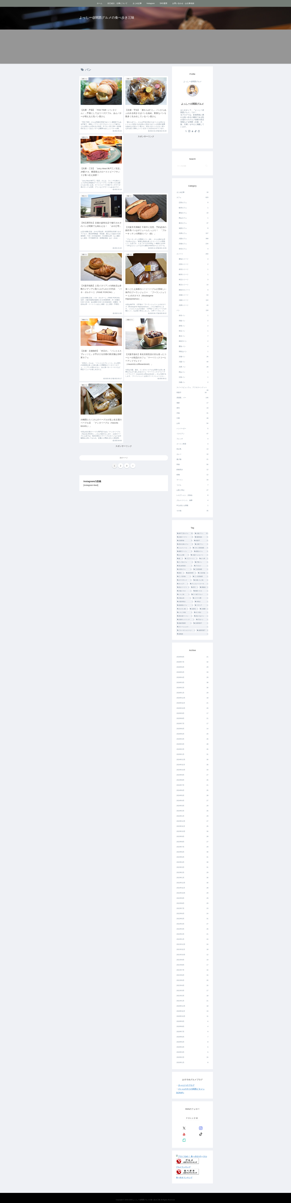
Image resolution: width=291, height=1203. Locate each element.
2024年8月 (192, 780)
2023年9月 (192, 836)
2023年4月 (192, 862)
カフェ (192, 197)
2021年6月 (192, 975)
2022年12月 (192, 883)
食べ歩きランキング (184, 1177)
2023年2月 (192, 872)
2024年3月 (192, 806)
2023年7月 (192, 847)
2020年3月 (192, 1052)
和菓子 (192, 392)
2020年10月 (192, 1016)
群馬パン (193, 326)
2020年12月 (192, 1006)
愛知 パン (193, 346)
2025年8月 (192, 718)
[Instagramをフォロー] (189, 131)
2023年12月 (192, 821)
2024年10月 (192, 770)
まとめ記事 (192, 192)
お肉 (192, 423)
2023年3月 (192, 867)
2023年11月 (192, 826)
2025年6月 (192, 729)
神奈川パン (193, 341)
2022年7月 (192, 908)
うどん (192, 485)
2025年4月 (192, 739)
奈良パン (193, 315)
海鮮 (192, 403)
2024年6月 (192, 790)
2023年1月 (192, 877)
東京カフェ (193, 223)
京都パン (193, 356)
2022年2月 (192, 934)
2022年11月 (192, 888)
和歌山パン (193, 351)
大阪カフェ (193, 238)
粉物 (192, 475)
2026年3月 (192, 682)
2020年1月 (192, 1062)
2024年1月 (192, 816)
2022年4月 (192, 924)
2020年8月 (192, 1026)
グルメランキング (183, 1167)
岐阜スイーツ (193, 274)
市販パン (193, 321)
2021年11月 (192, 949)
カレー (192, 454)
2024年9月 (192, 775)
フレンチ (192, 439)
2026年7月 (192, 662)
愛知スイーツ (193, 259)
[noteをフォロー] (198, 131)
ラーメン (192, 480)
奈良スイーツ (193, 269)
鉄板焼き (192, 469)
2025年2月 (192, 749)
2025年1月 (192, 754)
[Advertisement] (145, 46)
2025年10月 (192, 708)
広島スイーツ (193, 264)
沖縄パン (193, 382)
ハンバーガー (192, 428)
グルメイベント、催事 (192, 500)
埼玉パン (193, 331)
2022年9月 (192, 898)
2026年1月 (192, 693)
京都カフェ (193, 244)
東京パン (193, 336)
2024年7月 (192, 785)
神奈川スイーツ (193, 290)
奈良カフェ (193, 249)
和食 (192, 464)
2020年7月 (192, 1031)
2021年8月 (192, 965)
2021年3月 (192, 990)
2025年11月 (192, 703)
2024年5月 (192, 795)
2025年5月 (192, 734)
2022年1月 (192, 939)
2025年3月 (192, 744)
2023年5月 (192, 857)
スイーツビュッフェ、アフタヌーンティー (192, 388)
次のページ (124, 458)
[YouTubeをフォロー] (192, 131)
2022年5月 (192, 918)
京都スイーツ (193, 295)
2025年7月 (192, 723)
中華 (192, 418)
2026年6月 (192, 667)
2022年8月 (192, 903)
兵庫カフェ (193, 233)
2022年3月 (192, 929)
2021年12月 (192, 944)
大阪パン (193, 362)
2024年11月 (192, 765)
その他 (192, 511)
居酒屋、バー (192, 398)
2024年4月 (192, 800)
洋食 (192, 413)
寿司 (192, 408)
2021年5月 (192, 980)
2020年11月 (192, 1011)
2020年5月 (192, 1042)
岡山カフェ (193, 218)
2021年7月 (192, 970)
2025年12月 (192, 698)
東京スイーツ (193, 285)
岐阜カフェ (193, 208)
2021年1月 (192, 1001)
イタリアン (192, 434)
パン (192, 310)
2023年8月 (192, 842)
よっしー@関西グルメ (192, 103)
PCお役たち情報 (192, 505)
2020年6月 (192, 1037)
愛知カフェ (193, 213)
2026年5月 (192, 672)
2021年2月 (192, 996)
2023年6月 (192, 852)
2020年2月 (192, 1057)
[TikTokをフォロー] (195, 131)
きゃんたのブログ (186, 1085)
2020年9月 (192, 1021)
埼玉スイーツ (193, 279)
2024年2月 (192, 811)
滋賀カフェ (193, 228)
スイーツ (192, 254)
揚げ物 (192, 459)
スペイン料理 (192, 444)
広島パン (193, 377)
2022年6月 (192, 913)
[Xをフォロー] (186, 131)
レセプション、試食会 (192, 495)
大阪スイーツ (193, 300)
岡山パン (193, 372)
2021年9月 (192, 960)
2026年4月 (192, 677)
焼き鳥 (192, 449)
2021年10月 (192, 955)
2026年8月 (192, 657)
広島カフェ (193, 202)
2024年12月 (192, 759)
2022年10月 (192, 893)
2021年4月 (192, 985)
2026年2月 (192, 687)
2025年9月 (192, 713)
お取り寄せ (192, 490)
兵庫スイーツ (193, 305)
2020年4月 (192, 1047)
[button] (206, 165)
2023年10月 (192, 831)
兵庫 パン (193, 367)
